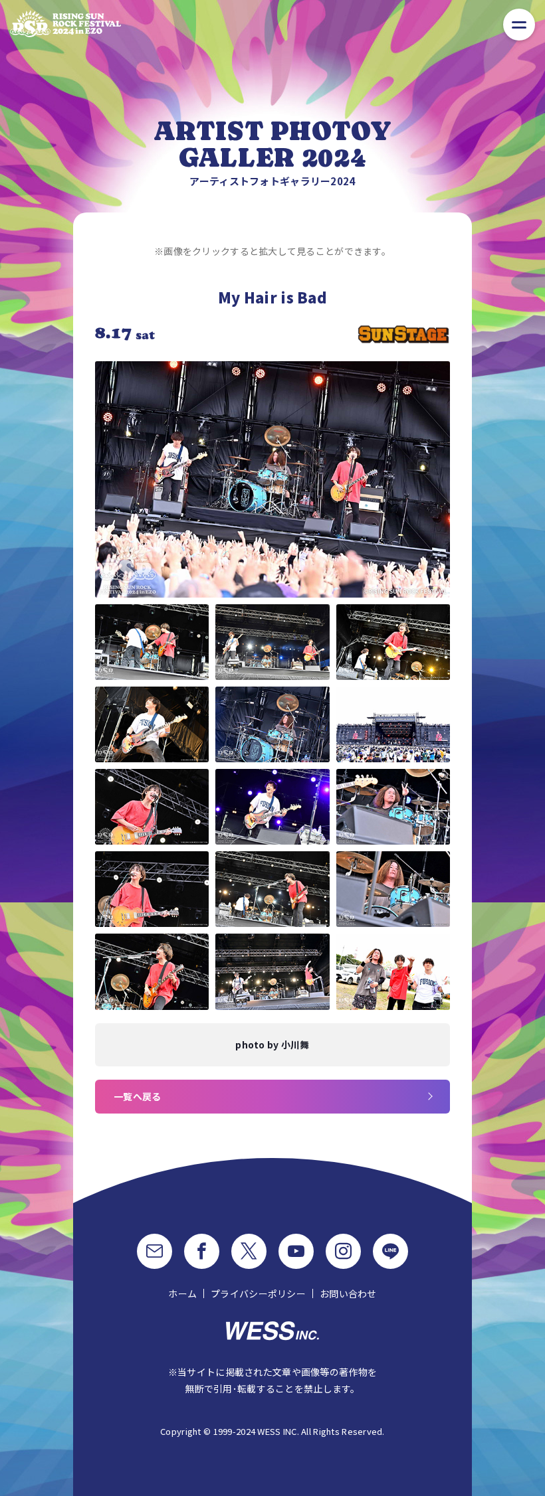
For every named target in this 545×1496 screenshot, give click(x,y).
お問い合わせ (348, 1293)
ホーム (182, 1293)
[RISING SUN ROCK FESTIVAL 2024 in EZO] (65, 24)
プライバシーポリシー (258, 1293)
